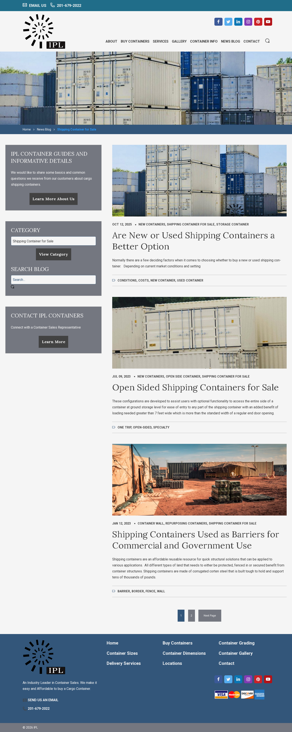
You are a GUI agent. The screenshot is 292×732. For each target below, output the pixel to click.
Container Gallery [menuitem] (236, 653)
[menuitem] (209, 615)
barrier (124, 591)
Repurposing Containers (186, 523)
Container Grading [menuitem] (237, 643)
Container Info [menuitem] (204, 41)
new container (162, 280)
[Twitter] (228, 22)
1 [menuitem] (181, 615)
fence (150, 591)
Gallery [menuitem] (179, 41)
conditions (127, 280)
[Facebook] (218, 22)
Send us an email (43, 700)
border (138, 591)
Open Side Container (183, 376)
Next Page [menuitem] (210, 615)
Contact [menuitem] (251, 41)
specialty (161, 427)
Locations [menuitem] (172, 663)
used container (190, 280)
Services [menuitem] (160, 41)
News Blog (44, 129)
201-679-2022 (69, 5)
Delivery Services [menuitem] (124, 663)
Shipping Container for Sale (191, 224)
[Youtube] (268, 22)
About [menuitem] (111, 41)
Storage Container (232, 224)
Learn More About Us (53, 198)
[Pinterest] (258, 22)
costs (143, 280)
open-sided (142, 427)
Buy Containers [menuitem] (135, 41)
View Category (53, 254)
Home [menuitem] (112, 643)
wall (161, 591)
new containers (152, 224)
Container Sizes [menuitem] (122, 653)
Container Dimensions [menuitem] (184, 653)
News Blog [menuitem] (230, 41)
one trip (124, 427)
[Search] (267, 41)
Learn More (53, 341)
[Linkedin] (238, 22)
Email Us (37, 5)
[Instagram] (248, 22)
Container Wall (151, 523)
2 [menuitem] (191, 615)
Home (27, 129)
